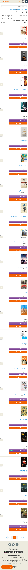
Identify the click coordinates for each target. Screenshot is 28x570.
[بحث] (1, 6)
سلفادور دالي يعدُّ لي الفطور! (21, 394)
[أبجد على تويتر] (13, 544)
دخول (1, 1)
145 (9, 537)
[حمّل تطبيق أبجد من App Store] (18, 552)
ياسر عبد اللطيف (24, 268)
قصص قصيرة (13, 9)
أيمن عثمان (25, 370)
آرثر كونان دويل (25, 243)
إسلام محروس (25, 116)
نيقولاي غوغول (25, 90)
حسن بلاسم (25, 65)
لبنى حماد (25, 446)
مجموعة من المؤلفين (24, 141)
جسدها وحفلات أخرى (22, 191)
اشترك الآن (18, 47)
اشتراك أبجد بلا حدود (8, 563)
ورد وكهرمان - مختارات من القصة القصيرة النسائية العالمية (18, 216)
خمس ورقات (24, 521)
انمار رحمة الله (25, 496)
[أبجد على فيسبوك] (17, 544)
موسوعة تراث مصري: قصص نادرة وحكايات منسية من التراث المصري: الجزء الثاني (18, 368)
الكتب (26, 9)
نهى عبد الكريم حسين (24, 395)
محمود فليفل (25, 319)
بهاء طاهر (25, 344)
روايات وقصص (20, 9)
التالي (5, 537)
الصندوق (25, 444)
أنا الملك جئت (24, 343)
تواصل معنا (20, 563)
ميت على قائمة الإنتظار (22, 114)
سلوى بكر (25, 166)
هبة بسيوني (25, 420)
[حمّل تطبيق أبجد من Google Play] (8, 552)
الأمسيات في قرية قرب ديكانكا (20, 89)
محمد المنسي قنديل (24, 471)
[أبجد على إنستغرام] (9, 544)
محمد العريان (25, 522)
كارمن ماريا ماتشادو (24, 192)
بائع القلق (25, 495)
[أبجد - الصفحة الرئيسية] (19, 1)
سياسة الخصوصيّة (17, 567)
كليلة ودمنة (25, 38)
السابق (22, 537)
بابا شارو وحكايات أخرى (22, 165)
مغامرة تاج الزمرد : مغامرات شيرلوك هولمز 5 (18, 241)
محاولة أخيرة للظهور (23, 419)
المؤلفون (2, 563)
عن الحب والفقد (23, 140)
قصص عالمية (24, 292)
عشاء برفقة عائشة (23, 470)
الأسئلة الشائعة (15, 563)
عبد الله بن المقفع (24, 40)
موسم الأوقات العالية (22, 267)
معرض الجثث (24, 64)
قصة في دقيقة (24, 317)
